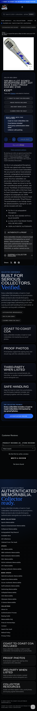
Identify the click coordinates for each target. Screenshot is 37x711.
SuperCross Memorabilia (9, 579)
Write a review (18, 458)
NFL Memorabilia (7, 549)
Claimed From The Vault (9, 542)
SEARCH (31, 14)
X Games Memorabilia (8, 602)
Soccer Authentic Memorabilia (11, 582)
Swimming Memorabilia (9, 589)
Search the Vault (6, 629)
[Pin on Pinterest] (19, 262)
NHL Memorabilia (7, 559)
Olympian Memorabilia (8, 599)
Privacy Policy (5, 636)
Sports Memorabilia (7, 522)
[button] (22, 7)
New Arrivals (6, 20)
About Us (4, 609)
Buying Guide (5, 616)
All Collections (19, 20)
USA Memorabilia (7, 596)
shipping (12, 93)
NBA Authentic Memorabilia (10, 552)
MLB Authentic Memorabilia (10, 556)
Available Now (6, 536)
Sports (30, 20)
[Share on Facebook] (15, 262)
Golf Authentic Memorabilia (10, 586)
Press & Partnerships (8, 622)
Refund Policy (5, 632)
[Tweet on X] (11, 262)
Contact (3, 626)
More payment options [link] (18, 150)
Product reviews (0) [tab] (12, 443)
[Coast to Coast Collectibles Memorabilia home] (10, 7)
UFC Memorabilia (7, 566)
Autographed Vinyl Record (10, 27)
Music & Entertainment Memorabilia (13, 526)
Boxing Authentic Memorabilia (11, 569)
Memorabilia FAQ (7, 619)
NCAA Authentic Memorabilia (11, 562)
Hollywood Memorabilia (9, 529)
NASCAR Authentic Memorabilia (11, 576)
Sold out (25, 139)
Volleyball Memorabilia (8, 592)
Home (3, 32)
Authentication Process (18, 416)
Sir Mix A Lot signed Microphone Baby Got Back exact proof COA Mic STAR (18, 34)
